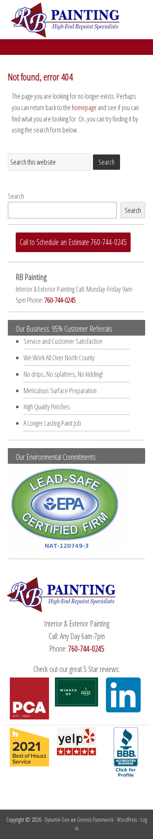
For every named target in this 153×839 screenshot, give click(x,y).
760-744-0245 (60, 300)
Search (16, 196)
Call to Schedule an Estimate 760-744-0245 (73, 242)
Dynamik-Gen (57, 819)
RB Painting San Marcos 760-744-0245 (76, 19)
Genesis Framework (95, 819)
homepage (84, 107)
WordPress (127, 819)
